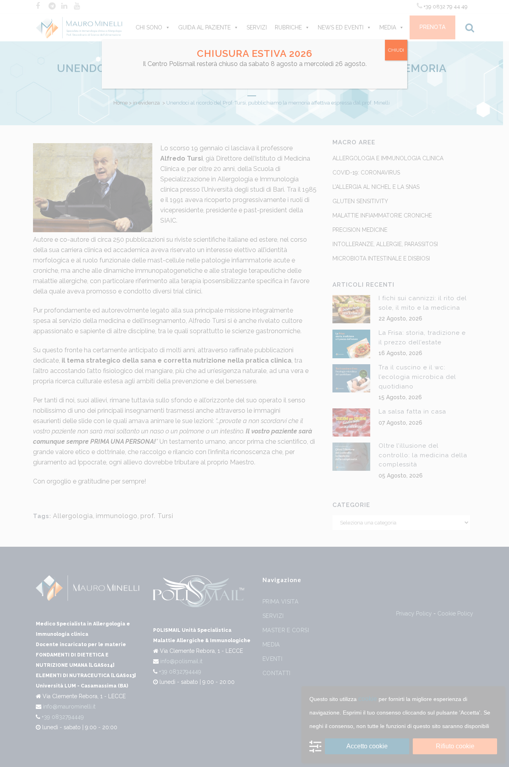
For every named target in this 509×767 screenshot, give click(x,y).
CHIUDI (396, 50)
